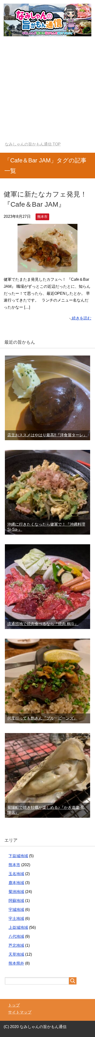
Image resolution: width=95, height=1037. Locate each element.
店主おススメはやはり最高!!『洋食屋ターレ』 (47, 435)
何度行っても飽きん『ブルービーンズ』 (42, 718)
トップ (14, 1005)
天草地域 (16, 954)
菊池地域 (16, 892)
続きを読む (81, 318)
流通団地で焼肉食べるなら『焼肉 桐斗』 (42, 624)
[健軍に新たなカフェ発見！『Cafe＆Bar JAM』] (47, 268)
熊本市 (42, 217)
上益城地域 (18, 927)
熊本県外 (16, 963)
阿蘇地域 (16, 901)
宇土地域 (16, 918)
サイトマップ (19, 1012)
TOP (33, 144)
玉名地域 (16, 874)
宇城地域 (16, 910)
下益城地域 (18, 856)
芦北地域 (16, 945)
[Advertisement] (47, 92)
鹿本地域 (16, 883)
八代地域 (16, 936)
